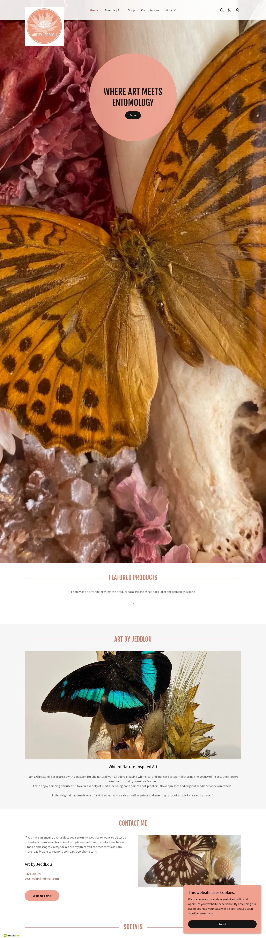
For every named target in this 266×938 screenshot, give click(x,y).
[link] (52, 8)
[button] (171, 10)
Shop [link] (131, 10)
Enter (133, 115)
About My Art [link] (113, 10)
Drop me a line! (42, 895)
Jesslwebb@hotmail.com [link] (42, 878)
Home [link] (94, 10)
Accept (222, 924)
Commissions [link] (150, 10)
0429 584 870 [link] (33, 874)
